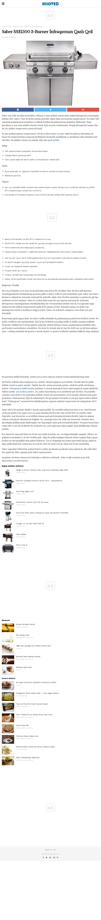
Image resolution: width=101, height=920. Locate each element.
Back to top (50, 850)
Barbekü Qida (18, 26)
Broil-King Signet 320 (25, 491)
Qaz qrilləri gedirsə (25, 392)
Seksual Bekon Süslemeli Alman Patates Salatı (35, 747)
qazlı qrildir (53, 140)
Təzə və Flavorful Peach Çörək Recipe (32, 704)
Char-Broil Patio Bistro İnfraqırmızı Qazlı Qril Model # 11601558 (42, 513)
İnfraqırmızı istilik (18, 388)
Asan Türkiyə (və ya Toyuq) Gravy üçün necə (34, 715)
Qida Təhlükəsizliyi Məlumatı (28, 757)
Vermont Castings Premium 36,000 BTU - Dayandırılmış (39, 481)
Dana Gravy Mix (22, 725)
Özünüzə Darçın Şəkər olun (27, 736)
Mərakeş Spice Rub (24, 667)
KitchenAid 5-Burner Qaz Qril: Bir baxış (32, 502)
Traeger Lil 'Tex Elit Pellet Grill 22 (30, 524)
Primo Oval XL (22, 545)
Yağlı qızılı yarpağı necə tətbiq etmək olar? (33, 646)
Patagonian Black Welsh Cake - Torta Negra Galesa (37, 693)
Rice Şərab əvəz (22, 635)
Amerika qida (6, 26)
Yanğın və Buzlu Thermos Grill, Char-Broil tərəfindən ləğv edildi (42, 470)
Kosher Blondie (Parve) (25, 624)
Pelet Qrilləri (21, 534)
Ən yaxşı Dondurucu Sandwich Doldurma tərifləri (36, 682)
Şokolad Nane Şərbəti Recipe (28, 656)
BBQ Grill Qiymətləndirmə (33, 26)
